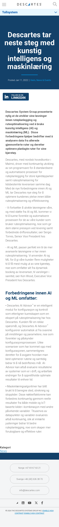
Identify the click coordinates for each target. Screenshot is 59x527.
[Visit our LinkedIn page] (16, 99)
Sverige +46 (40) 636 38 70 (29, 479)
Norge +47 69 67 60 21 (29, 468)
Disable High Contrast (34, 513)
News (3, 451)
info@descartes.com (29, 490)
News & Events (43, 80)
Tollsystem (10, 12)
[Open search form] (55, 4)
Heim (32, 80)
